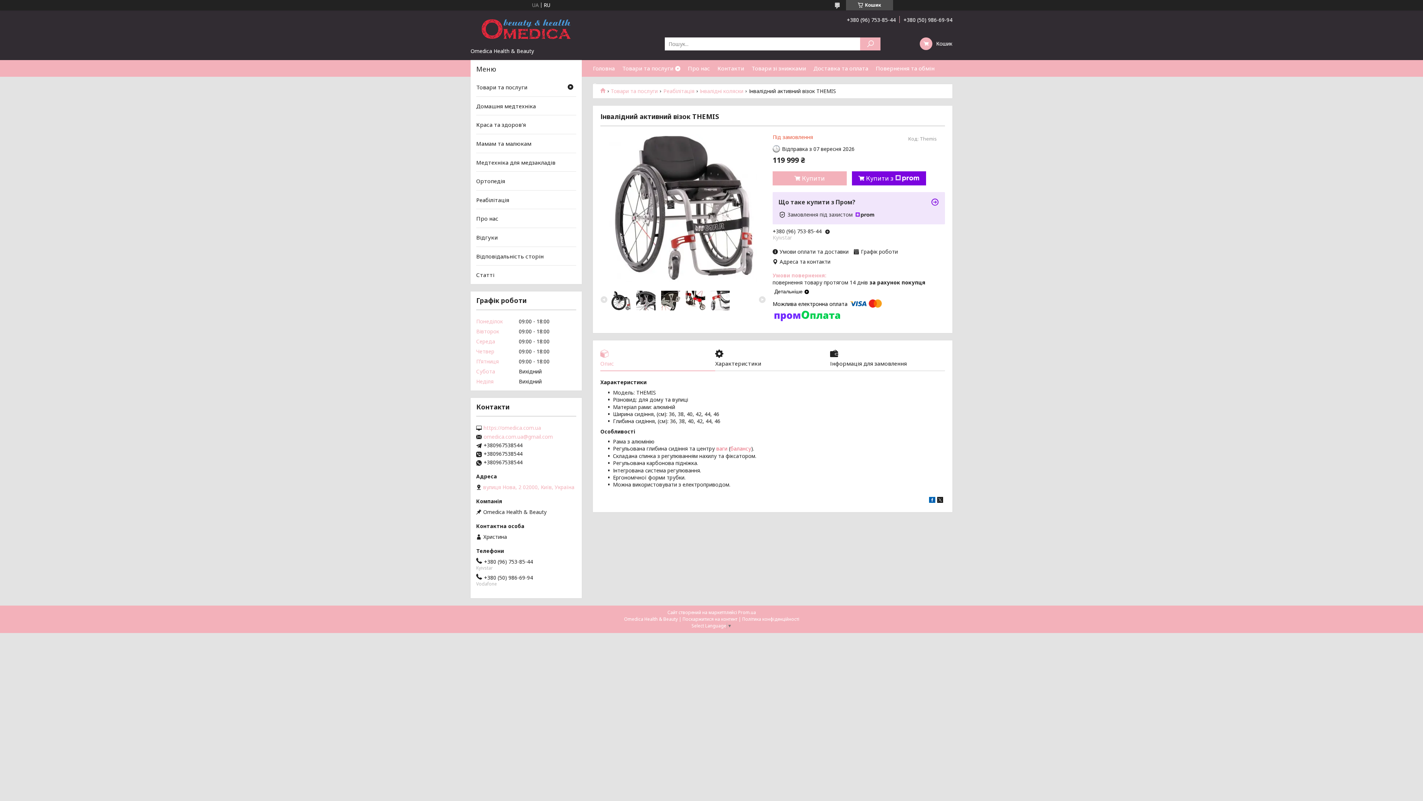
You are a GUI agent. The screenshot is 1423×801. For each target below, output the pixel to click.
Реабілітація (492, 200)
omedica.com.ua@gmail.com (518, 437)
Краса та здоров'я (501, 124)
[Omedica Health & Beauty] (526, 29)
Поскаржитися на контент (710, 619)
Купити (813, 178)
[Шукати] (870, 43)
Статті (602, 85)
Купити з (879, 178)
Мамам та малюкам (503, 143)
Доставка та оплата (840, 68)
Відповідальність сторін (510, 256)
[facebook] (932, 500)
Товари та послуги (647, 68)
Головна (604, 68)
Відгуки (487, 237)
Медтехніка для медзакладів (515, 162)
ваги (721, 448)
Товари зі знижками (779, 68)
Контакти (730, 68)
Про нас (699, 68)
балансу (740, 448)
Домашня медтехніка (506, 106)
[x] (940, 500)
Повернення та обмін (905, 68)
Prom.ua (747, 612)
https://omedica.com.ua (512, 428)
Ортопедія (490, 181)
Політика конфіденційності (770, 619)
